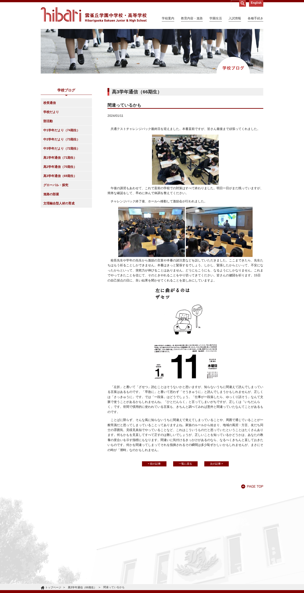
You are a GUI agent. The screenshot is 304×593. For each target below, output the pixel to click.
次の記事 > (216, 463)
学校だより (51, 112)
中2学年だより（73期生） (61, 139)
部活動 (48, 121)
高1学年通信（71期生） (60, 157)
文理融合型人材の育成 (59, 203)
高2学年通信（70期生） (60, 166)
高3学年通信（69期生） (60, 176)
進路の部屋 (51, 194)
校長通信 (49, 103)
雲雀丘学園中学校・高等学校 (94, 14)
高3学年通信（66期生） (82, 587)
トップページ (53, 587)
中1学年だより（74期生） (61, 130)
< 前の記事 (154, 463)
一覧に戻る (185, 463)
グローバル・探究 (55, 185)
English (256, 2)
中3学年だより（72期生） (61, 148)
